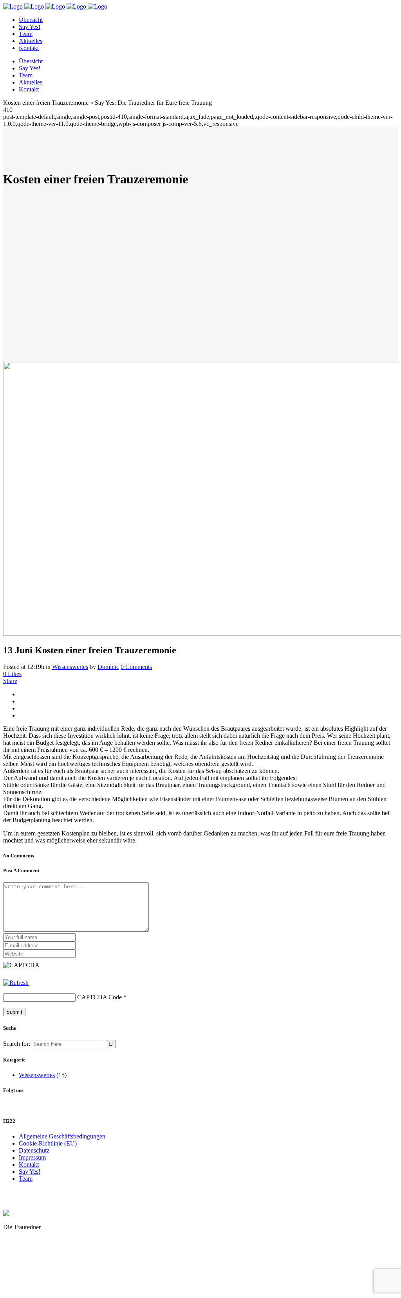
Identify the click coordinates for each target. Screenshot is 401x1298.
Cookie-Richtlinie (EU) (48, 1143)
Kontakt (29, 1164)
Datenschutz (34, 1150)
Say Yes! (29, 1171)
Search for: (16, 1043)
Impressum (32, 1157)
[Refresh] (16, 982)
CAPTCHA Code (99, 997)
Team (26, 1178)
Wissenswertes (70, 666)
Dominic (108, 666)
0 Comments (136, 666)
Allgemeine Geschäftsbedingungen (62, 1136)
